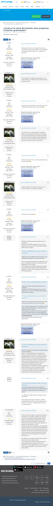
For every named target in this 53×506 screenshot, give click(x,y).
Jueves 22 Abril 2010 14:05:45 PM (28, 128)
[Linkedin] (36, 482)
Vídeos (17, 6)
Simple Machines (22, 500)
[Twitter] (26, 477)
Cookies (36, 490)
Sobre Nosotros (33, 488)
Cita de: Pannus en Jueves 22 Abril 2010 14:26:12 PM (35, 281)
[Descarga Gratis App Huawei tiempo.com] (38, 467)
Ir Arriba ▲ (48, 501)
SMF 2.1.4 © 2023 (14, 500)
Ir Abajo (5, 39)
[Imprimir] (48, 39)
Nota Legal (45, 488)
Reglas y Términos (39, 501)
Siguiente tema (14, 34)
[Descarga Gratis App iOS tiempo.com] (28, 467)
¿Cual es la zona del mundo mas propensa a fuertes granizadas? (26, 29)
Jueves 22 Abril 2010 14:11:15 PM (28, 182)
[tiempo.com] (6, 2)
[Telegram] (42, 482)
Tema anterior (6, 34)
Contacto (26, 488)
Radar (27, 6)
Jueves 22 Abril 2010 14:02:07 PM (28, 101)
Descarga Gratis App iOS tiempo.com (9, 478)
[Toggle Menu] (48, 10)
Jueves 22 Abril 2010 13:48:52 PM (28, 43)
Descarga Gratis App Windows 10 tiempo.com (10, 482)
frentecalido (10, 410)
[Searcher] (17, 2)
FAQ (40, 488)
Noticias (11, 6)
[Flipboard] (47, 482)
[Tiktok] (42, 477)
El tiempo (5, 6)
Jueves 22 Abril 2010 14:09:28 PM (28, 155)
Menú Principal (7, 10)
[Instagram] (37, 477)
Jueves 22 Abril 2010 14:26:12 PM (28, 237)
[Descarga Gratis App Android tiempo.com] (18, 467)
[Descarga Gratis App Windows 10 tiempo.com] (18, 470)
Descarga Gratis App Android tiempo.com (9, 476)
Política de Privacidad (44, 490)
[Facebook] (31, 477)
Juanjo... (9, 43)
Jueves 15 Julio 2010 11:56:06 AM (28, 410)
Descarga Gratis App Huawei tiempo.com (9, 480)
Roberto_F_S (9, 73)
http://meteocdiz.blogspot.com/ (27, 60)
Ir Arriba (6, 452)
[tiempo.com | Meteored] (7, 471)
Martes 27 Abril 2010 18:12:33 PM (28, 378)
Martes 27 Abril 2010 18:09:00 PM (28, 339)
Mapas (32, 6)
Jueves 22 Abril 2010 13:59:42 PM (28, 73)
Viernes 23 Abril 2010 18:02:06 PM (28, 277)
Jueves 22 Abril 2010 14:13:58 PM (28, 209)
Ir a (32, 463)
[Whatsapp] (47, 477)
